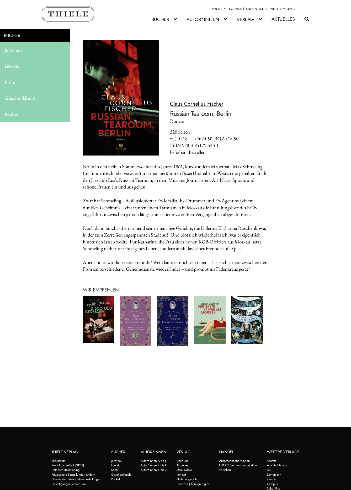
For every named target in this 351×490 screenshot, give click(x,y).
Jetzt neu (13, 50)
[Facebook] (301, 8)
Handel (216, 9)
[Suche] (304, 19)
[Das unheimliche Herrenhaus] (135, 321)
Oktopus (272, 484)
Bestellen (197, 152)
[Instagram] (306, 8)
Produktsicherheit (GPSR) (68, 465)
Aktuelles (283, 19)
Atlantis (271, 460)
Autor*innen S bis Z (154, 470)
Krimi (10, 82)
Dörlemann (274, 474)
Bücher (160, 19)
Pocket (11, 114)
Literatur (13, 66)
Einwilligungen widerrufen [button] (69, 484)
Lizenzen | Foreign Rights (248, 9)
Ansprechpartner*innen (234, 460)
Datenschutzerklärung (66, 470)
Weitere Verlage (282, 9)
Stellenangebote (186, 479)
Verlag (245, 19)
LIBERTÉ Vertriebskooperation (238, 465)
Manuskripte (184, 470)
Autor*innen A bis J (153, 460)
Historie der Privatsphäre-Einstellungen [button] (76, 479)
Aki (269, 470)
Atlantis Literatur (277, 465)
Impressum (58, 460)
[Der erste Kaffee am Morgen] (210, 320)
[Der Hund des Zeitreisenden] (247, 320)
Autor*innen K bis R (154, 465)
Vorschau (225, 470)
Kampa (271, 479)
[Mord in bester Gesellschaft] (172, 321)
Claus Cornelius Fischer (196, 104)
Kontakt (181, 474)
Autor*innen (202, 19)
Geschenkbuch (20, 98)
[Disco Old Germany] (98, 319)
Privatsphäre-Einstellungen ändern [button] (73, 474)
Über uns (182, 460)
